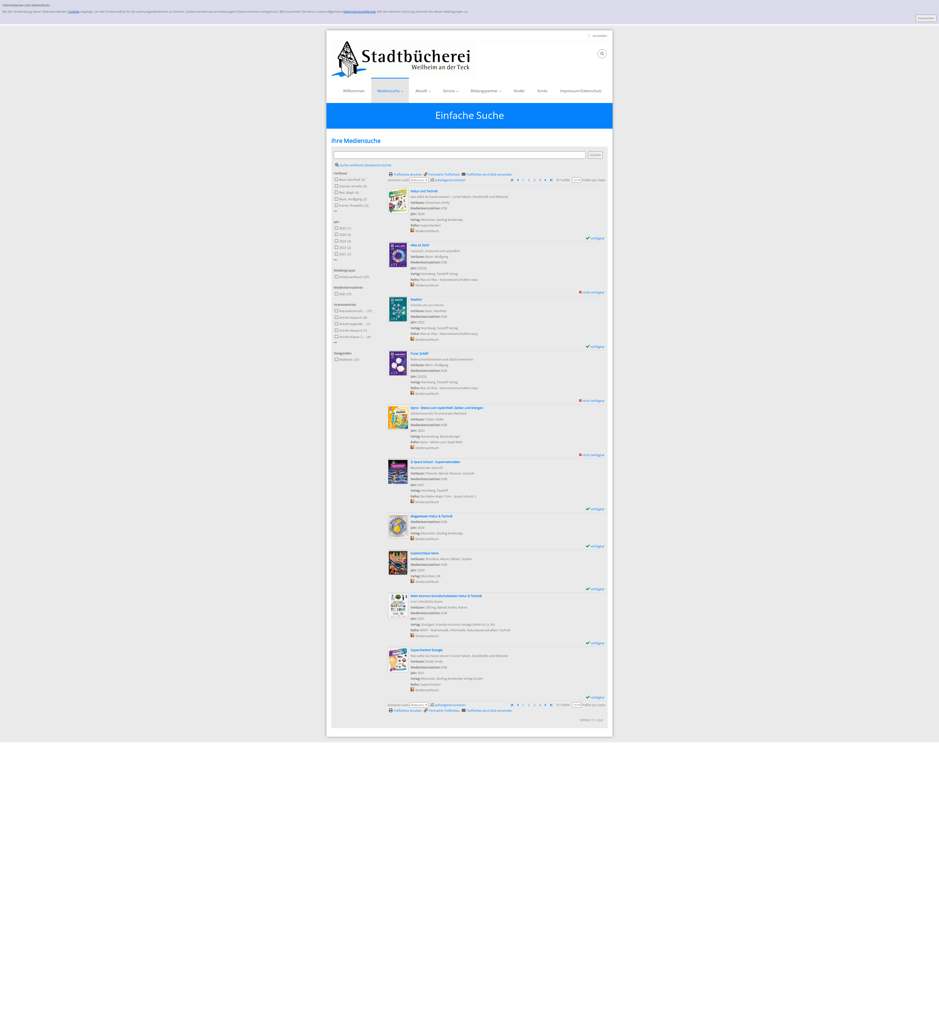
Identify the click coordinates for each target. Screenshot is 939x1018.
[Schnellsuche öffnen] (602, 53)
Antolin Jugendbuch (352, 324)
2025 (342, 228)
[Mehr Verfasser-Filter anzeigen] (335, 211)
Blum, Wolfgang (350, 199)
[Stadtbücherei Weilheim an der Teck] (403, 59)
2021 (342, 254)
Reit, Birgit (346, 192)
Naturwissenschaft (352, 311)
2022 (342, 247)
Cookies (73, 11)
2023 (342, 241)
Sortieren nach (398, 180)
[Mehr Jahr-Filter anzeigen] (335, 259)
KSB (342, 294)
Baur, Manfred (349, 179)
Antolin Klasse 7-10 (352, 337)
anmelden (599, 36)
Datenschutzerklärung (359, 11)
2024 (342, 234)
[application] (390, 90)
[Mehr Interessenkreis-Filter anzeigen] (335, 342)
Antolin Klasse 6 (350, 317)
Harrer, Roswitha (351, 205)
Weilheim (346, 359)
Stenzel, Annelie (350, 186)
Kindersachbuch (351, 277)
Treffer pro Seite (593, 180)
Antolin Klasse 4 (350, 330)
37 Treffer (563, 180)
